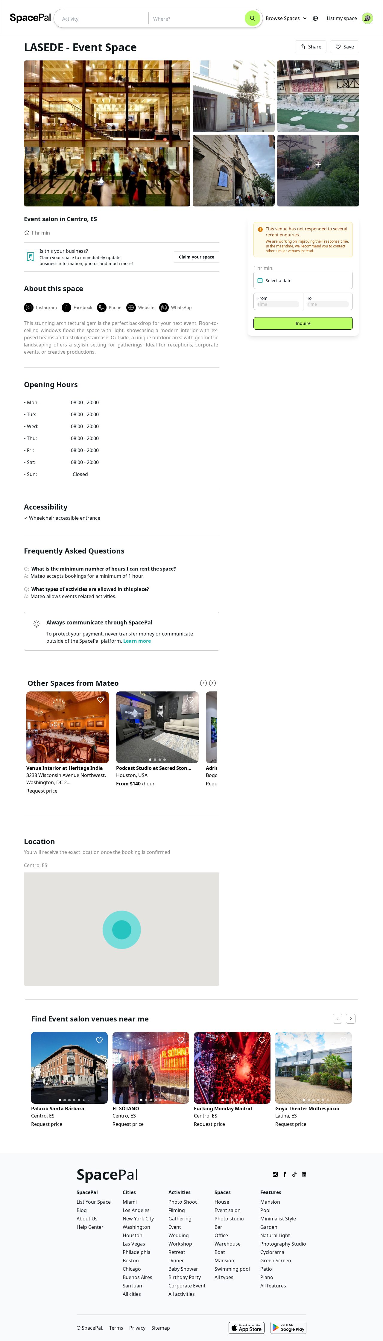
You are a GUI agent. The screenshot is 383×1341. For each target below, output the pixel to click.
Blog (82, 1210)
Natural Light (275, 1235)
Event (174, 1227)
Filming (176, 1210)
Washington (136, 1227)
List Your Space (94, 1202)
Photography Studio (283, 1243)
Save (349, 46)
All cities (132, 1294)
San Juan (132, 1285)
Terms (116, 1328)
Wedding (178, 1235)
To (309, 298)
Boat (220, 1252)
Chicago (132, 1269)
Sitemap (160, 1328)
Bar (218, 1227)
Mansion (224, 1260)
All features (273, 1285)
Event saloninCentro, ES (60, 219)
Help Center (90, 1227)
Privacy (137, 1328)
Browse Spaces (283, 18)
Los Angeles (136, 1210)
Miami (130, 1202)
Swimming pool (232, 1269)
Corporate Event (187, 1285)
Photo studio (229, 1218)
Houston (132, 1235)
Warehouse (228, 1243)
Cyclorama (272, 1252)
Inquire (303, 323)
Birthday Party (184, 1277)
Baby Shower (183, 1269)
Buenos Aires (137, 1277)
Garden (268, 1227)
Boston (131, 1260)
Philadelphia (137, 1252)
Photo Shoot (182, 1202)
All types (224, 1277)
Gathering (180, 1218)
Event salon (228, 1210)
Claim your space (196, 257)
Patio (266, 1269)
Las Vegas (134, 1243)
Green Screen (275, 1260)
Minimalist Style (278, 1218)
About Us (87, 1218)
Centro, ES (35, 865)
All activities (181, 1294)
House (222, 1202)
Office (221, 1235)
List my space (342, 18)
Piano (266, 1277)
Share (314, 46)
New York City (138, 1218)
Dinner (176, 1260)
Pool (265, 1210)
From (262, 298)
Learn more (137, 641)
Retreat (176, 1252)
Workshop (180, 1243)
